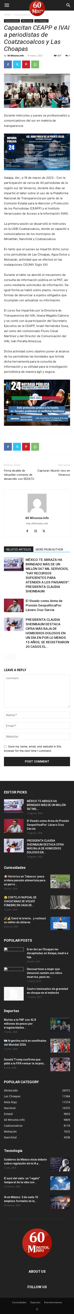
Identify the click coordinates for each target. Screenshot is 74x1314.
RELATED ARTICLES (18, 549)
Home (7, 14)
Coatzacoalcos (22, 14)
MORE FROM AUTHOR (49, 549)
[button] (6, 5)
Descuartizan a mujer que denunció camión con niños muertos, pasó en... (44, 972)
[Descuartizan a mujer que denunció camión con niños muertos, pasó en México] (14, 974)
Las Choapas (41, 20)
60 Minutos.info (15, 55)
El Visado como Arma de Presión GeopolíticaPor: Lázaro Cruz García (44, 605)
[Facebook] (8, 64)
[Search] (68, 5)
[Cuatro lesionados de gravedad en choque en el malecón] (14, 994)
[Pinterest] (26, 64)
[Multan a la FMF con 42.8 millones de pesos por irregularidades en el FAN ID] (60, 1025)
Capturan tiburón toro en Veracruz (53, 473)
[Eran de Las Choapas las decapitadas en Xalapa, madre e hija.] (14, 954)
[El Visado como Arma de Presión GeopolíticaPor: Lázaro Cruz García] (14, 605)
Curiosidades (19, 1302)
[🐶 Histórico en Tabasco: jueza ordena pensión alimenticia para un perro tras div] (60, 881)
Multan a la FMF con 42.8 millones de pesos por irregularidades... (20, 1023)
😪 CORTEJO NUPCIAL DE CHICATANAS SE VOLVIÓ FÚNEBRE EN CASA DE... (20, 901)
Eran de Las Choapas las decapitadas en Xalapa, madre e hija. (47, 953)
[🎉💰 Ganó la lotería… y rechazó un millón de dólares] (60, 923)
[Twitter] (17, 64)
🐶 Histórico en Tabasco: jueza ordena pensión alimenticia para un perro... (24, 880)
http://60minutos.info (37, 523)
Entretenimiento (53, 1302)
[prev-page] (6, 656)
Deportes (35, 1302)
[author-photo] (37, 512)
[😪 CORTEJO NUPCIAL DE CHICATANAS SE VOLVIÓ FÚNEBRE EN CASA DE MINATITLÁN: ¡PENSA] (60, 902)
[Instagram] (37, 531)
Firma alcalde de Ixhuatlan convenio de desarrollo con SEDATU (19, 475)
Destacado (27, 20)
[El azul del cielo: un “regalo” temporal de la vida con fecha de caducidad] (60, 1183)
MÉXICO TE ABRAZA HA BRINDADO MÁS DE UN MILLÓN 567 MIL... (46, 805)
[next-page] (12, 656)
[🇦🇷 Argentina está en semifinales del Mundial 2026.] (60, 1045)
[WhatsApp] (35, 64)
